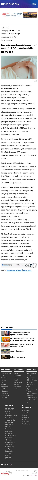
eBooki (16, 380)
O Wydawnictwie (6, 373)
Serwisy (16, 373)
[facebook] (13, 30)
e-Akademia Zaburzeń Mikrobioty (25, 413)
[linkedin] (19, 30)
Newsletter (4, 378)
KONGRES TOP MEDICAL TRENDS (9, 411)
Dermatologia (9, 422)
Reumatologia (9, 431)
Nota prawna (5, 395)
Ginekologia (8, 440)
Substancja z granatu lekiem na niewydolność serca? (21, 345)
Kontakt (3, 380)
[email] (10, 30)
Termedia (34, 475)
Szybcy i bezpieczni (17, 351)
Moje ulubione (30, 378)
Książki (16, 378)
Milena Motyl (14, 34)
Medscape (9, 40)
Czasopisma (17, 375)
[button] (34, 4)
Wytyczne (29, 391)
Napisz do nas (5, 393)
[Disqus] (19, 299)
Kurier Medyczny (10, 442)
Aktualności (27, 270)
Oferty (3, 375)
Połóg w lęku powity (17, 357)
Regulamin (4, 398)
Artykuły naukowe (31, 393)
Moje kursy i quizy (31, 389)
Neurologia (8, 429)
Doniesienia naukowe (14, 270)
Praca (2, 382)
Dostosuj (28, 375)
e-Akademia (17, 387)
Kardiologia (8, 433)
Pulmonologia (9, 438)
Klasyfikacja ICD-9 (31, 398)
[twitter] (16, 30)
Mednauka (17, 389)
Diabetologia (9, 424)
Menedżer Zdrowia (11, 416)
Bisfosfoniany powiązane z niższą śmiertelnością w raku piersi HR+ (22, 339)
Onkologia (8, 427)
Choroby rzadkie (10, 420)
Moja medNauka (31, 373)
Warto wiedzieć (9, 453)
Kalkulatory (29, 395)
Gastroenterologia (10, 435)
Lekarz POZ (8, 418)
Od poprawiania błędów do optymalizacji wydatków (20, 333)
